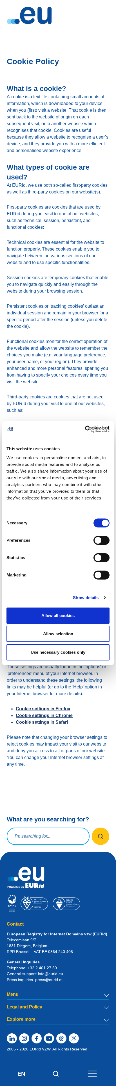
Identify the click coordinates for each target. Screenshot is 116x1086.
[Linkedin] (12, 1038)
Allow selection (58, 633)
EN (21, 1074)
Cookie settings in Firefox (43, 708)
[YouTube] (49, 1038)
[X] (74, 1038)
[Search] (55, 1073)
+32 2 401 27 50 (42, 968)
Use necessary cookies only (58, 652)
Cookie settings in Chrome (44, 715)
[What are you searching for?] (101, 836)
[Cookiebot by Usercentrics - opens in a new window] (85, 429)
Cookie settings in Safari (42, 722)
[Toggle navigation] (92, 1073)
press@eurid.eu (49, 979)
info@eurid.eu (50, 973)
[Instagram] (24, 1038)
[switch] (101, 540)
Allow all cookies (58, 615)
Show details (86, 597)
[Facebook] (37, 1038)
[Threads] (61, 1038)
